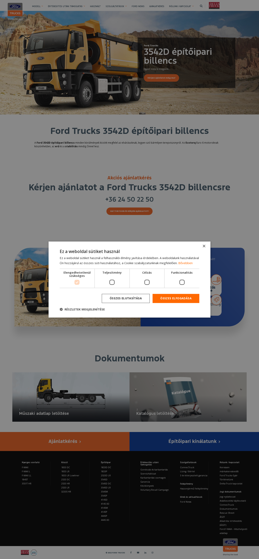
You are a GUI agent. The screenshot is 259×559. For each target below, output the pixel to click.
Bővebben (185, 263)
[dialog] (129, 279)
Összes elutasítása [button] (126, 298)
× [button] (203, 246)
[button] (82, 309)
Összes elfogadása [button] (176, 298)
